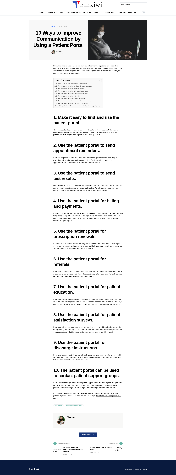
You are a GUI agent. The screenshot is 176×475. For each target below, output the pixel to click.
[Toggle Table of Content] (99, 80)
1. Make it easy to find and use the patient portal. (71, 83)
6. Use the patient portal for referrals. (68, 96)
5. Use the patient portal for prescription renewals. (72, 93)
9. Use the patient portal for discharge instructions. (72, 103)
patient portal (70, 73)
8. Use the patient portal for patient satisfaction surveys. (74, 101)
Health (52, 27)
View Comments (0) (88, 434)
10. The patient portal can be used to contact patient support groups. (79, 106)
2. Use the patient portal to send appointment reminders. (74, 86)
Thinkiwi (59, 51)
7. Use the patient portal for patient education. (71, 98)
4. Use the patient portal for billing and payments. (72, 91)
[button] (143, 12)
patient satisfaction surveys (74, 405)
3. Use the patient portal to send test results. (70, 88)
